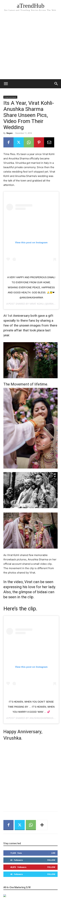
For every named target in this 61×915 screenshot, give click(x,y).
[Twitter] (19, 142)
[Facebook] (8, 142)
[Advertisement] (30, 47)
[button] (56, 83)
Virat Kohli (36, 303)
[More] (42, 825)
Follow (51, 860)
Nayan (9, 133)
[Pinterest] (39, 142)
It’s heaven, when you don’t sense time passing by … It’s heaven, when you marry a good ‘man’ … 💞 (31, 706)
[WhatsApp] (29, 142)
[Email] (49, 142)
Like (53, 853)
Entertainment (10, 97)
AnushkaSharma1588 (42, 718)
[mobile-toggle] (5, 83)
